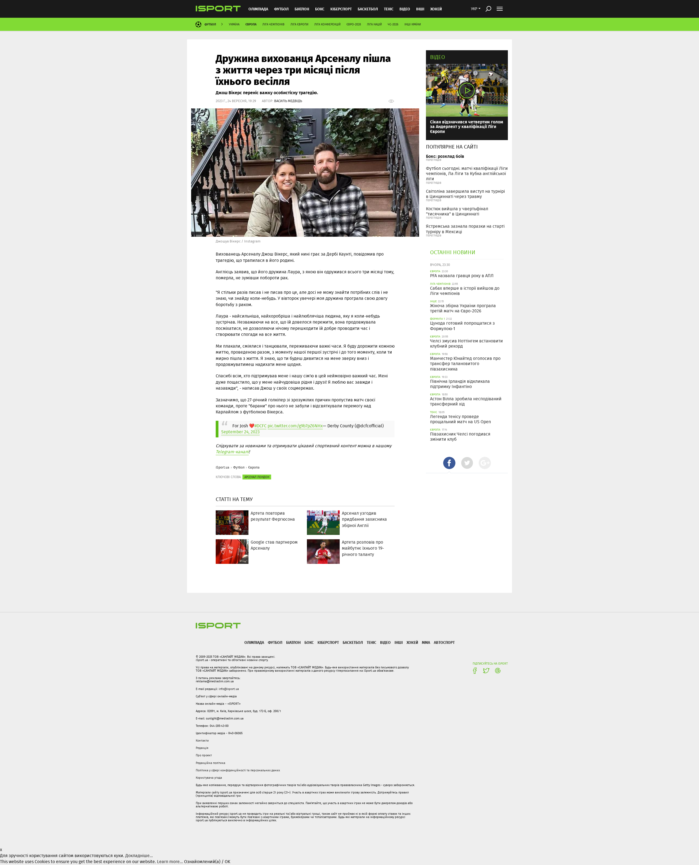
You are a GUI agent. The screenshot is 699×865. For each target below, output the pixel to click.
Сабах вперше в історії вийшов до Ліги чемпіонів (464, 291)
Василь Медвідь (288, 100)
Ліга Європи (299, 24)
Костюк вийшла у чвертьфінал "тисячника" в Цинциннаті (457, 211)
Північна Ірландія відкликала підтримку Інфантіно (460, 384)
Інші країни (412, 24)
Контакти (202, 740)
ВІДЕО (404, 9)
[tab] (449, 463)
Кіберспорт (341, 9)
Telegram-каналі (232, 452)
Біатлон (302, 9)
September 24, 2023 (240, 432)
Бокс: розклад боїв (445, 156)
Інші (420, 9)
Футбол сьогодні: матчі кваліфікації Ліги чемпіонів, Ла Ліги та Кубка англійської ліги (467, 173)
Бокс (319, 9)
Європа (250, 24)
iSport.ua (222, 467)
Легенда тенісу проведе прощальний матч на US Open (460, 419)
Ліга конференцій (327, 24)
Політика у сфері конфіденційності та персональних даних (238, 770)
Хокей (436, 9)
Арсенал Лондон (256, 477)
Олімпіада (258, 9)
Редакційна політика (210, 763)
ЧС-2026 (393, 24)
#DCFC (260, 426)
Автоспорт (444, 642)
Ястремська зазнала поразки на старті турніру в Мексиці (465, 229)
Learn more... (170, 861)
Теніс (388, 9)
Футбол (281, 9)
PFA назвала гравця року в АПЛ (462, 275)
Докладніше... (139, 855)
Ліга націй (374, 24)
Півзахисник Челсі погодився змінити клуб (460, 436)
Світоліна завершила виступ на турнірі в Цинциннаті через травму (465, 194)
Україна (234, 24)
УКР (474, 8)
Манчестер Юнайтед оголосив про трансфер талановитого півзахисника (465, 363)
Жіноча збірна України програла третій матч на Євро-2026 (463, 308)
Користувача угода (209, 777)
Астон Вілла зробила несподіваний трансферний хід (466, 401)
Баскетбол (368, 9)
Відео (437, 57)
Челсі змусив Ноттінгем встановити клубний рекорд (466, 343)
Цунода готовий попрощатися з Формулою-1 (462, 325)
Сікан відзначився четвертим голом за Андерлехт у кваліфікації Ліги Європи (466, 126)
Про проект (204, 755)
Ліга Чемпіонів (273, 24)
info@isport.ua (229, 689)
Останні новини (452, 252)
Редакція (202, 748)
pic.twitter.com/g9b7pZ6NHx (295, 426)
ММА (426, 642)
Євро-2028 (353, 24)
